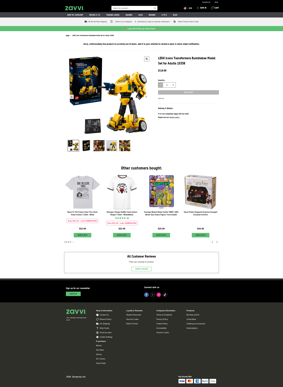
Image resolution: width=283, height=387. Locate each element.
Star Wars (100, 350)
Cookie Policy (162, 324)
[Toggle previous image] (71, 97)
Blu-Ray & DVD (192, 315)
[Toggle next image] (146, 97)
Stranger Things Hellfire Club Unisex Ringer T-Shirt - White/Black (122, 213)
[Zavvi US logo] (74, 8)
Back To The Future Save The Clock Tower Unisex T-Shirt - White (82, 213)
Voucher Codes (132, 319)
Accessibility (161, 328)
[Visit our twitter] (152, 295)
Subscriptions (192, 328)
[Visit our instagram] (159, 295)
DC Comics (100, 359)
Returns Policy (105, 319)
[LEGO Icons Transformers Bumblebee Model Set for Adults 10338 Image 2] (86, 145)
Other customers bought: (141, 167)
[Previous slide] (212, 242)
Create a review (141, 269)
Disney (99, 354)
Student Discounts (133, 315)
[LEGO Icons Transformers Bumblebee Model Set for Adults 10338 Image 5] (124, 145)
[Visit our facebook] (146, 295)
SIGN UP (73, 294)
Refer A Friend (132, 324)
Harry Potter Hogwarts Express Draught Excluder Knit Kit (200, 213)
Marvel (98, 345)
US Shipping (105, 324)
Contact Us (104, 315)
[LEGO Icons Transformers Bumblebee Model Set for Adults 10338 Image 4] (112, 145)
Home (67, 35)
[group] (109, 96)
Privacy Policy (162, 319)
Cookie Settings (106, 337)
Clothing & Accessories (195, 324)
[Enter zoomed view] (146, 58)
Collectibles (191, 319)
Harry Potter (101, 363)
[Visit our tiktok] (165, 295)
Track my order (106, 333)
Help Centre (104, 328)
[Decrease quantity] (160, 85)
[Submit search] (155, 8)
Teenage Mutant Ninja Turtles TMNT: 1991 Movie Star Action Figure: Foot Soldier (161, 213)
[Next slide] (217, 242)
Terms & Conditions (164, 315)
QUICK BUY (82, 235)
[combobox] (134, 8)
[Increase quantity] (173, 85)
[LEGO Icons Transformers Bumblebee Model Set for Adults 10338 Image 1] (73, 145)
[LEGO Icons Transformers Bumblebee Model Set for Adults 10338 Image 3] (99, 145)
